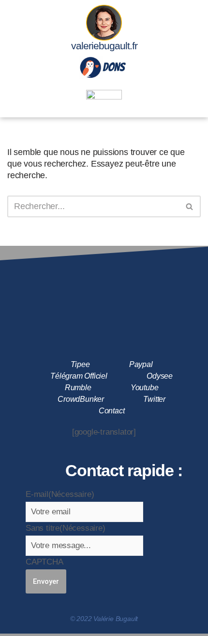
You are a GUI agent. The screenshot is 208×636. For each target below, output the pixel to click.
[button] (104, 107)
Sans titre (65, 528)
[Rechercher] (190, 206)
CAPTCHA (44, 561)
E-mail (60, 494)
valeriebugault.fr (104, 45)
